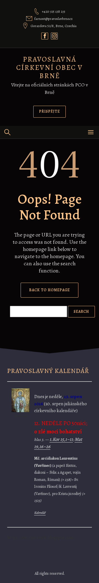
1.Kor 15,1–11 (61, 439)
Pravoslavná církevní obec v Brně (49, 67)
